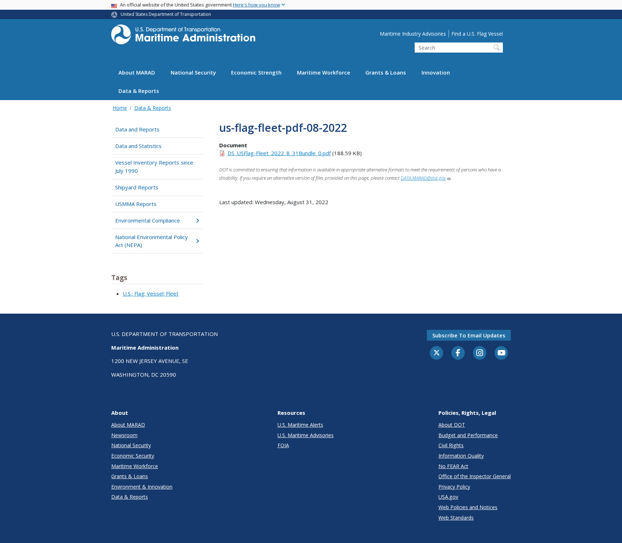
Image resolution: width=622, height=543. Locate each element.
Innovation (436, 72)
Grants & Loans (385, 72)
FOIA (283, 445)
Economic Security (132, 455)
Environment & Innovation (141, 486)
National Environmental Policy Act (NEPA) (151, 241)
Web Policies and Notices (467, 507)
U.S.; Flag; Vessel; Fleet (151, 293)
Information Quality (461, 455)
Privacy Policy (454, 486)
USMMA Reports (136, 203)
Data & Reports (138, 91)
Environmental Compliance (147, 220)
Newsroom (124, 435)
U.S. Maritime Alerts (300, 424)
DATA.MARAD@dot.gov (423, 178)
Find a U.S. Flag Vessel (477, 33)
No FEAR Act (453, 466)
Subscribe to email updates (468, 335)
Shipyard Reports (136, 187)
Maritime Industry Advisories (413, 33)
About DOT (451, 424)
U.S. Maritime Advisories (306, 435)
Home (120, 107)
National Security (193, 72)
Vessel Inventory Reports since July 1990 (154, 166)
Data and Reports (137, 129)
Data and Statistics (138, 145)
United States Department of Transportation (166, 14)
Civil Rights (451, 445)
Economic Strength (256, 72)
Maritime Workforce (323, 72)
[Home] (183, 36)
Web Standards (456, 517)
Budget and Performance (468, 435)
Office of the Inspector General (474, 476)
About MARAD (136, 72)
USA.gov (448, 496)
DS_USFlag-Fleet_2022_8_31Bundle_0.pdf (279, 153)
